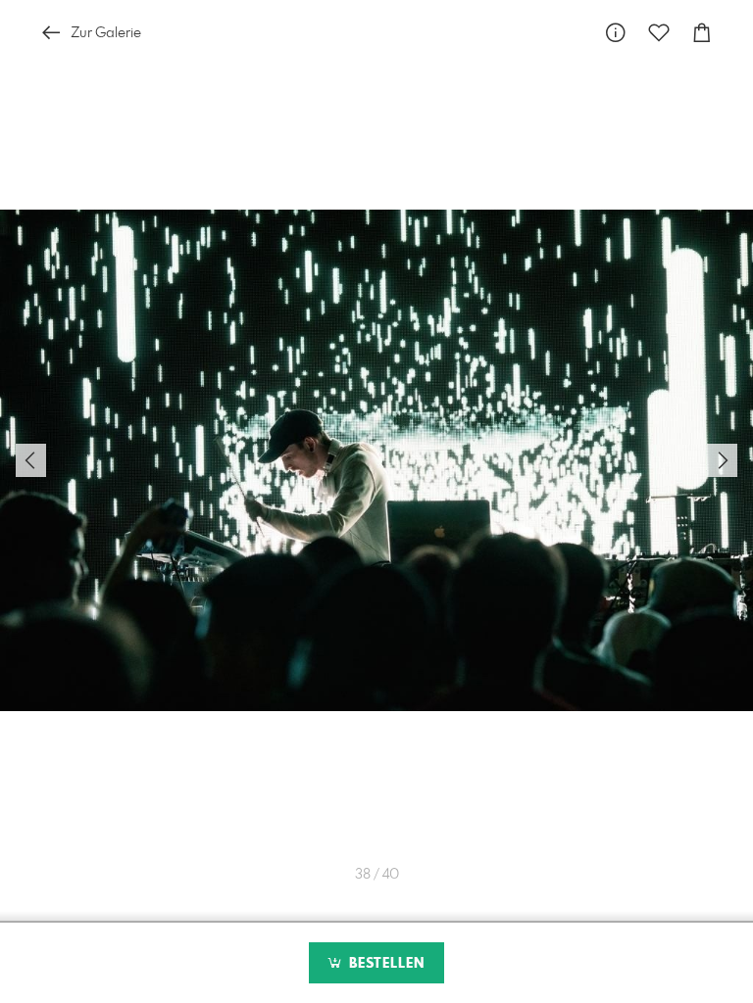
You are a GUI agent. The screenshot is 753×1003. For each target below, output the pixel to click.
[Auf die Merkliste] (659, 33)
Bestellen (384, 964)
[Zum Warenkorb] (702, 33)
